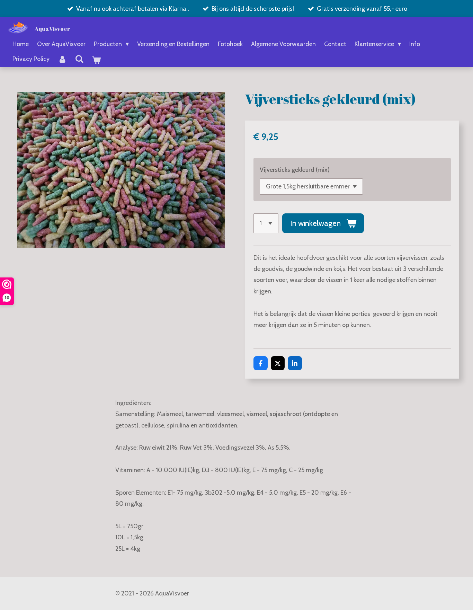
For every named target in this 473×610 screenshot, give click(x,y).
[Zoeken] (79, 59)
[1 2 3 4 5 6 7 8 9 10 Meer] (265, 223)
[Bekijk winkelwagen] (96, 60)
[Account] (62, 59)
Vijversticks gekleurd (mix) (295, 170)
